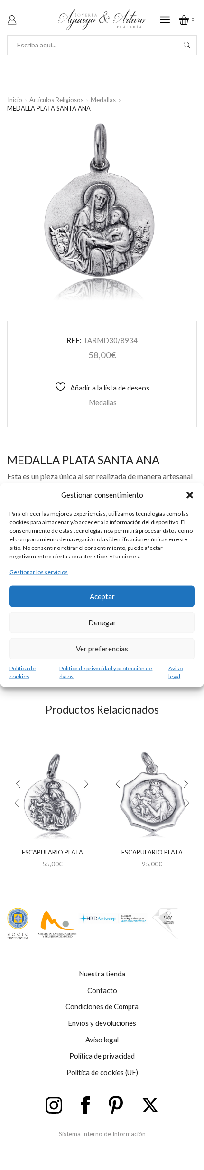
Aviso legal (175, 671)
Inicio (15, 99)
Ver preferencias (102, 648)
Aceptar (102, 596)
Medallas (103, 99)
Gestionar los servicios (38, 572)
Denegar (102, 622)
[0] (195, 20)
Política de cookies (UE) (102, 1072)
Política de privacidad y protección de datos (105, 671)
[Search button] (186, 45)
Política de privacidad (102, 1055)
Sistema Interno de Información (102, 1134)
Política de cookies (22, 671)
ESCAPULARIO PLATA (52, 852)
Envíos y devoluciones (102, 1023)
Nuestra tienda (102, 973)
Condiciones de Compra (102, 1006)
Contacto (102, 990)
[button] (190, 495)
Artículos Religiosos (56, 99)
